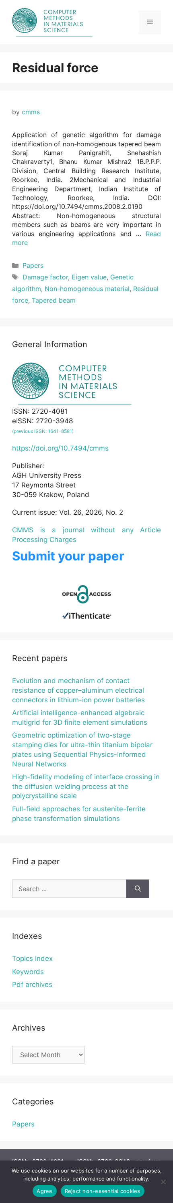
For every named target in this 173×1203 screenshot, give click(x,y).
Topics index (32, 958)
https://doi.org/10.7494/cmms (60, 448)
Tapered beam (54, 300)
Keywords (28, 972)
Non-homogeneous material (87, 289)
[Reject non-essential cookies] (163, 1182)
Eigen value (89, 277)
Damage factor (45, 277)
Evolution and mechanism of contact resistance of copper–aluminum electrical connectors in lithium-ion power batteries (78, 690)
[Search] (137, 889)
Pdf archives (32, 985)
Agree (44, 1191)
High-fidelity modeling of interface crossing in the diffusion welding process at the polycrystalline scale (86, 786)
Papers (33, 265)
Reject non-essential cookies (102, 1191)
